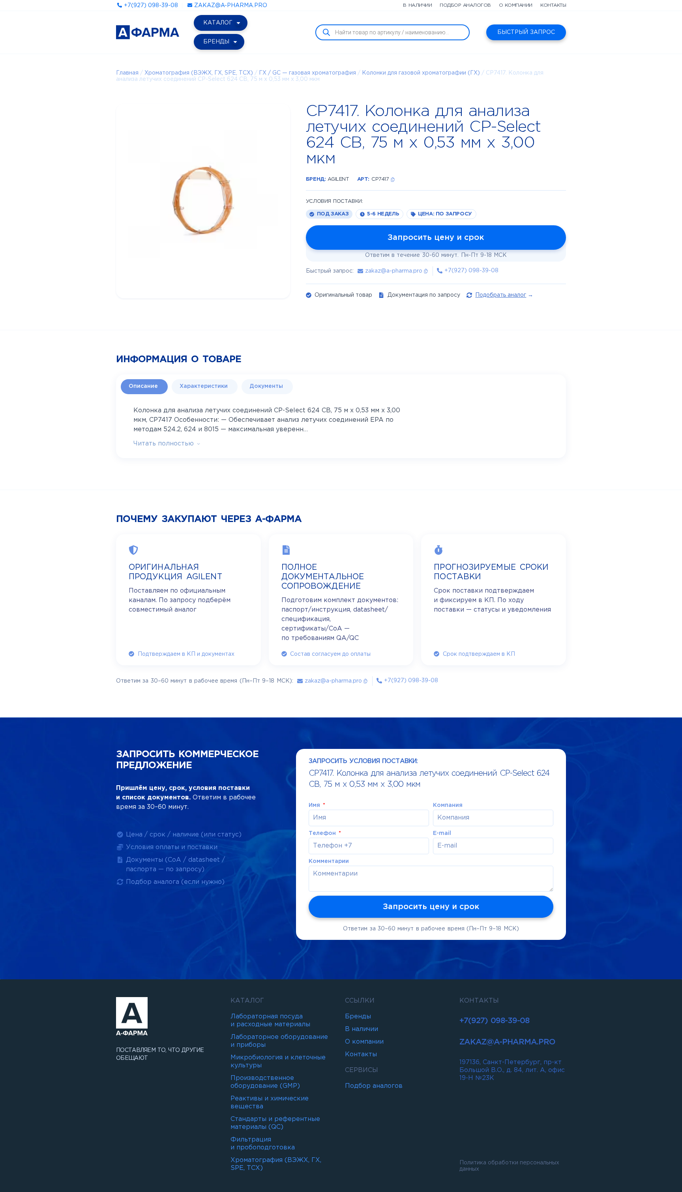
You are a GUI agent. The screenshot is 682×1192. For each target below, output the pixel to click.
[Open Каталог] (238, 23)
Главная (127, 73)
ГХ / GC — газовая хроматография (307, 73)
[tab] (144, 386)
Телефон (323, 833)
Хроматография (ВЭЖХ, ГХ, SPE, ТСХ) (198, 73)
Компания (448, 805)
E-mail (442, 833)
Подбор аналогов (465, 5)
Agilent (338, 179)
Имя (315, 805)
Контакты (553, 5)
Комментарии (329, 861)
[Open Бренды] (235, 42)
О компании (515, 5)
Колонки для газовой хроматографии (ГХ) (421, 73)
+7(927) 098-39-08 (494, 1020)
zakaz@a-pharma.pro (507, 1042)
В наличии (417, 5)
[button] (392, 179)
